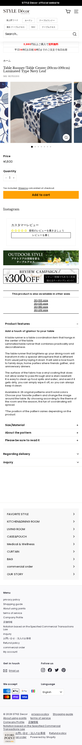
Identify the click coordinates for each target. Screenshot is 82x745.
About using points (14, 608)
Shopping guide (13, 604)
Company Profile (13, 617)
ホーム (7, 61)
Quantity (9, 171)
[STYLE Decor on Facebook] (50, 670)
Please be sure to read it (22, 440)
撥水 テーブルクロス (16, 27)
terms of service (12, 613)
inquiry (8, 462)
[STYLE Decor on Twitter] (57, 670)
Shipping (23, 188)
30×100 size (41, 300)
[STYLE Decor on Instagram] (43, 670)
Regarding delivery (16, 454)
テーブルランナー (47, 20)
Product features (17, 324)
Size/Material (15, 425)
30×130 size (41, 303)
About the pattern (18, 433)
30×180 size (41, 307)
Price (6, 156)
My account (10, 651)
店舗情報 (8, 622)
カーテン (29, 20)
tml (33, 27)
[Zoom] (66, 137)
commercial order (14, 647)
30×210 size (41, 310)
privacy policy (11, 599)
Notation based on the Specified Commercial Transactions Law (38, 628)
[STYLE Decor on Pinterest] (64, 670)
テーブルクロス (48, 27)
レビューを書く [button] (41, 235)
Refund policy (11, 642)
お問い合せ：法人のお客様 (17, 638)
